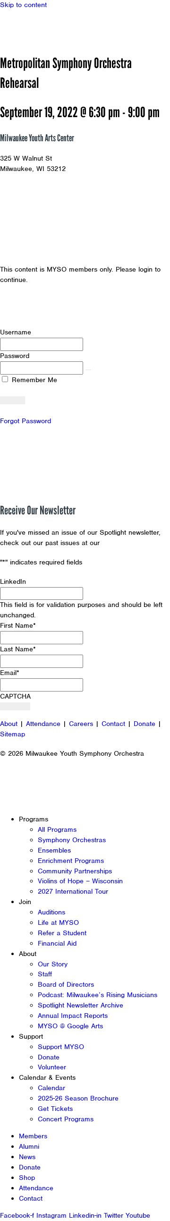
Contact (113, 723)
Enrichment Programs (71, 860)
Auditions (51, 912)
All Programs (57, 829)
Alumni (29, 1146)
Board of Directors (66, 984)
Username (15, 332)
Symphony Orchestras (72, 840)
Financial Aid (57, 943)
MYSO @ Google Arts (70, 1026)
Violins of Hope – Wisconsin (80, 881)
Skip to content (23, 4)
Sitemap (12, 734)
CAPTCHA (15, 696)
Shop (27, 1177)
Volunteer (52, 1067)
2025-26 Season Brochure (78, 1098)
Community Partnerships (75, 871)
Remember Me (33, 380)
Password (14, 355)
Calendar (51, 1088)
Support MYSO (61, 1046)
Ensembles (54, 850)
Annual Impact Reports (73, 1015)
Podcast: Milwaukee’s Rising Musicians (97, 994)
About (8, 723)
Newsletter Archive (132, 542)
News (27, 1157)
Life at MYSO (58, 922)
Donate (144, 723)
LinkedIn (13, 581)
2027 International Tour (73, 891)
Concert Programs (66, 1119)
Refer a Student (62, 933)
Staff (45, 974)
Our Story (53, 964)
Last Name (18, 649)
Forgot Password (25, 421)
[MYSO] (50, 27)
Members (33, 1136)
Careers (81, 723)
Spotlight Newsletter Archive (80, 1005)
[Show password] (88, 369)
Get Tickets (55, 1108)
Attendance (43, 723)
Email (9, 672)
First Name (18, 625)
